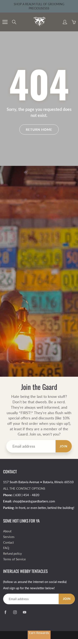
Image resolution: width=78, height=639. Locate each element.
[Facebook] (5, 612)
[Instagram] (15, 612)
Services (9, 537)
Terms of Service (14, 559)
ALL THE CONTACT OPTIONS (24, 488)
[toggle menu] (5, 22)
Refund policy (12, 553)
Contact (8, 542)
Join (64, 446)
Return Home (39, 129)
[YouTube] (24, 612)
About (7, 531)
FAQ (6, 548)
